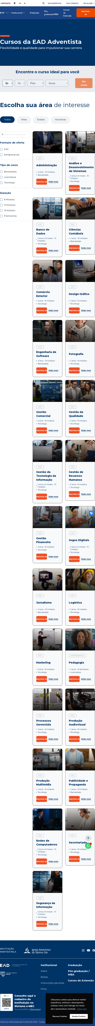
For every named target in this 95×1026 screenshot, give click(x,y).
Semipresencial (11, 155)
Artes (24, 119)
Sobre (44, 971)
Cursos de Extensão (67, 12)
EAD (6, 149)
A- (25, 3)
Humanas (60, 119)
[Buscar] (43, 3)
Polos (44, 989)
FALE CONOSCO (72, 3)
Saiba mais (53, 181)
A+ (20, 3)
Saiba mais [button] (82, 1009)
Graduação (34, 12)
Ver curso (84, 83)
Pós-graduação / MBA (79, 973)
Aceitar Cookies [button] (78, 1016)
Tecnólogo (9, 182)
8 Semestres (10, 216)
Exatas (41, 119)
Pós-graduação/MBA (51, 12)
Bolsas (44, 977)
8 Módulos (9, 199)
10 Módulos (9, 205)
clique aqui (35, 1009)
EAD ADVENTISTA (54, 3)
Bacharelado (10, 172)
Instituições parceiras (52, 983)
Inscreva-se (85, 12)
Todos (7, 119)
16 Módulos (9, 210)
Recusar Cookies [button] (60, 1016)
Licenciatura (10, 177)
